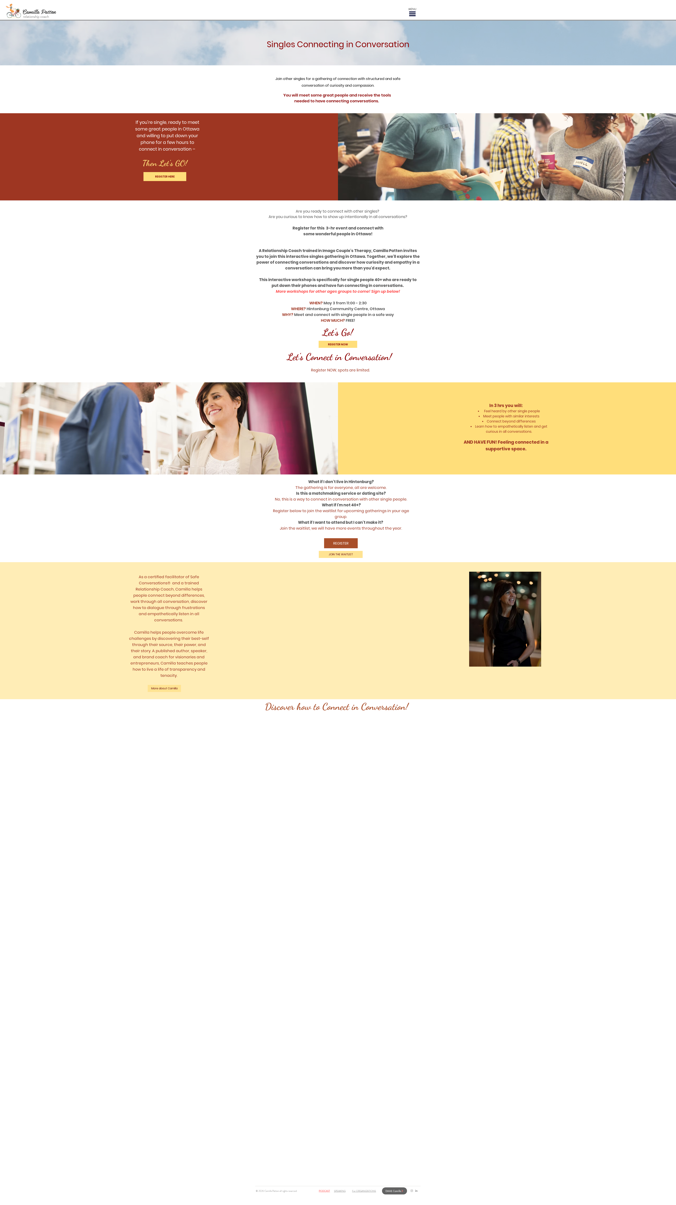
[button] (412, 14)
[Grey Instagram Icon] (411, 1190)
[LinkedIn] (416, 1190)
